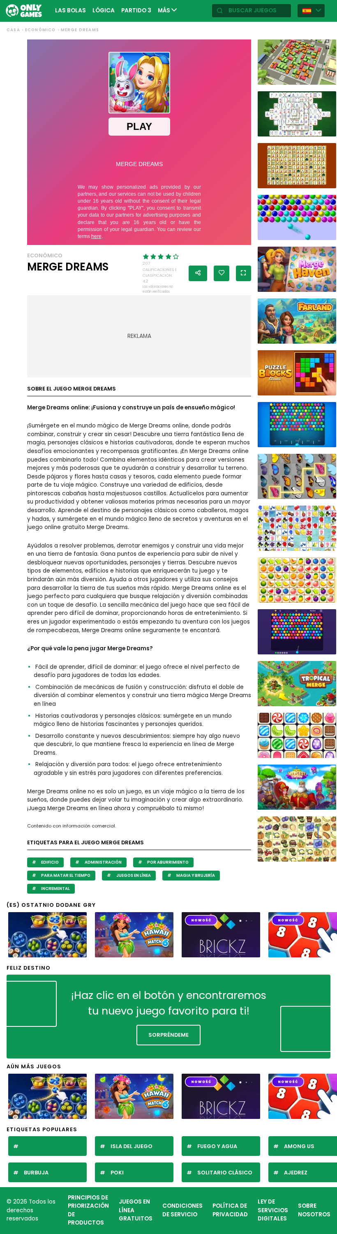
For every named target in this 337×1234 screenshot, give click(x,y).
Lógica (103, 10)
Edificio (49, 862)
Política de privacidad (230, 1210)
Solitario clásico (224, 1172)
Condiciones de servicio (182, 1210)
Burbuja (36, 1172)
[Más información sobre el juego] (326, 77)
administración (103, 862)
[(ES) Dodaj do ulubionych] (221, 273)
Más (164, 10)
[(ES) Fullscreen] (243, 273)
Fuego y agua (217, 1146)
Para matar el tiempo (65, 875)
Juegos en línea (133, 875)
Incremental (55, 888)
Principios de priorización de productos (88, 1210)
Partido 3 (136, 10)
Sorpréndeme (168, 1034)
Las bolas (70, 10)
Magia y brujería (195, 875)
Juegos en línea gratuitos (135, 1210)
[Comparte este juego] (198, 273)
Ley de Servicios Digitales (273, 1210)
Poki (117, 1172)
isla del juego (131, 1146)
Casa (13, 29)
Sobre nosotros (314, 1210)
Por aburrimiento (167, 862)
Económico (40, 29)
